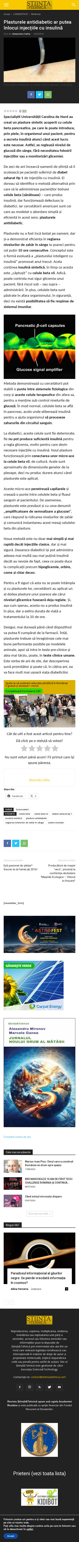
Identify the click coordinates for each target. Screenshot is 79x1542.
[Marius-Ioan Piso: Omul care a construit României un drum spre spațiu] (13, 1166)
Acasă (7, 14)
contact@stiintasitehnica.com (48, 1377)
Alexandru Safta (21, 33)
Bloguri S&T (12, 1225)
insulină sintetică (13, 818)
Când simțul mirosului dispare (43, 1196)
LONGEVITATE (20, 14)
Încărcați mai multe (38, 1213)
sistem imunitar (56, 822)
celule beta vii (41, 813)
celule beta (24, 813)
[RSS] (39, 1387)
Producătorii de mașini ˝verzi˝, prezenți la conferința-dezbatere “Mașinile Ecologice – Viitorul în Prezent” (58, 873)
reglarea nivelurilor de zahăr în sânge (24, 822)
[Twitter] (49, 1387)
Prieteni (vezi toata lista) (39, 1473)
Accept (10, 1536)
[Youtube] (59, 1387)
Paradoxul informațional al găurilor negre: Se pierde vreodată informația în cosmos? (38, 1278)
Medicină (36, 14)
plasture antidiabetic (36, 818)
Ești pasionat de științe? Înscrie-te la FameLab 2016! (20, 867)
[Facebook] (19, 1387)
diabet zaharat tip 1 (62, 813)
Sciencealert (22, 809)
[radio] (24, 749)
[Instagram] (29, 1387)
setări (29, 1529)
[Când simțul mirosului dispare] (13, 1201)
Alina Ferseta (19, 1289)
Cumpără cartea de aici (17, 1136)
